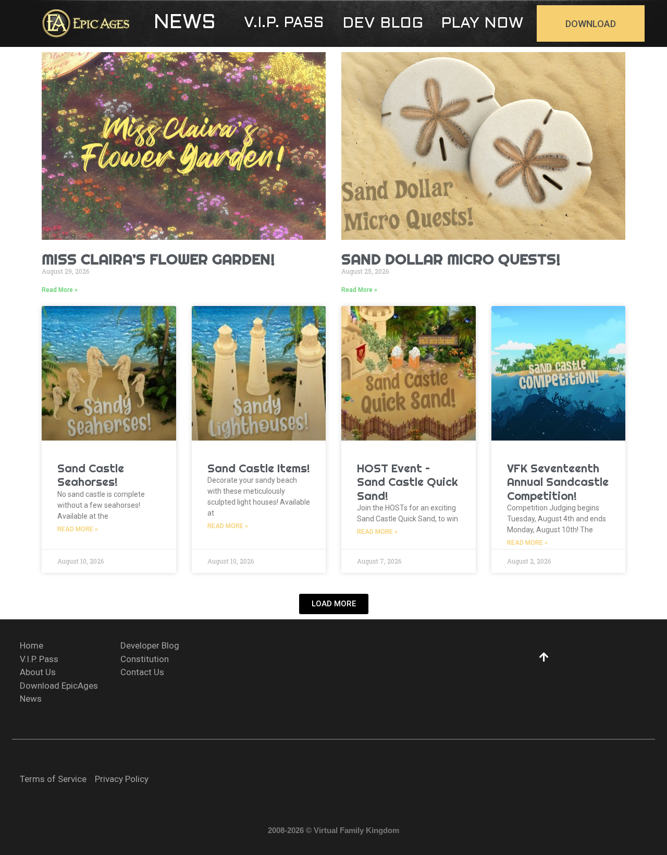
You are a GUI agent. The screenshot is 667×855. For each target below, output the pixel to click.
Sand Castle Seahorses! (90, 475)
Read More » (60, 290)
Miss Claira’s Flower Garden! (158, 259)
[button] (184, 23)
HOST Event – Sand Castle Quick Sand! (407, 482)
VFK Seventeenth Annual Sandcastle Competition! (558, 482)
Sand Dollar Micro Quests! (451, 259)
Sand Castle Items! (258, 468)
